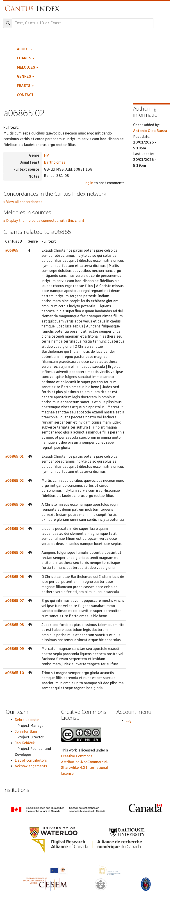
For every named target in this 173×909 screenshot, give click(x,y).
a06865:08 (14, 625)
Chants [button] (24, 58)
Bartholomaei (55, 162)
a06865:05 (14, 552)
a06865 (11, 250)
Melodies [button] (26, 67)
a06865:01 (14, 456)
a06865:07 (14, 600)
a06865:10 (14, 673)
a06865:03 (14, 504)
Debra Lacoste (27, 720)
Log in (88, 183)
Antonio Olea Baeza (150, 131)
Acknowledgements (31, 766)
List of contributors (31, 760)
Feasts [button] (24, 85)
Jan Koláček (25, 743)
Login (129, 721)
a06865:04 (14, 528)
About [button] (23, 49)
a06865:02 (14, 480)
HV (46, 155)
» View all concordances (22, 202)
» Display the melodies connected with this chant (43, 220)
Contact (25, 95)
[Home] (33, 6)
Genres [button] (24, 76)
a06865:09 (14, 649)
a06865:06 (14, 577)
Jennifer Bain (26, 731)
